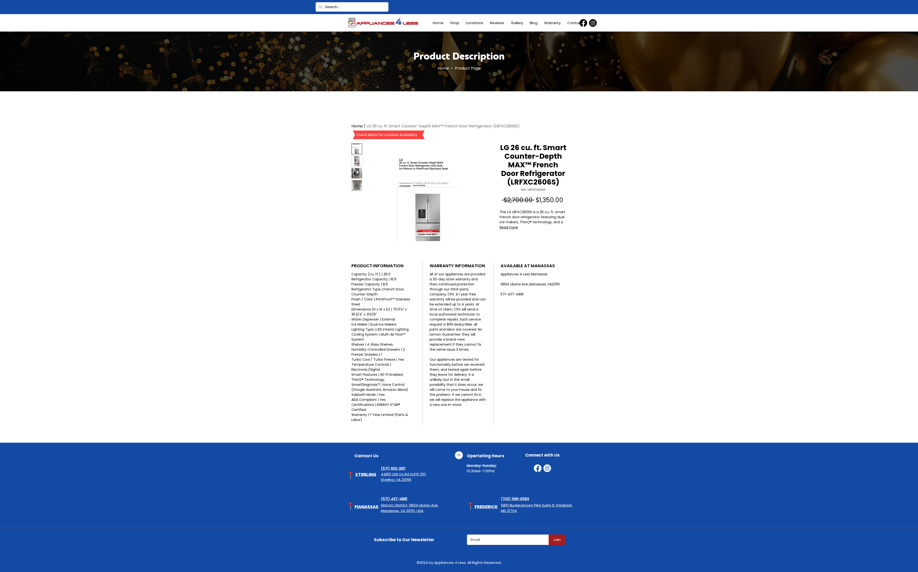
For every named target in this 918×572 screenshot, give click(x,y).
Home (443, 68)
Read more (509, 227)
